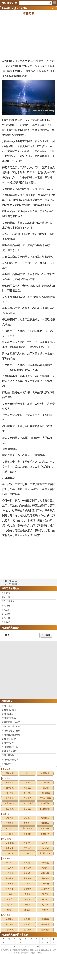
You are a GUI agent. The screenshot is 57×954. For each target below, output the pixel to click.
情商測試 (45, 930)
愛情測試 (27, 919)
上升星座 (45, 889)
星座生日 (45, 884)
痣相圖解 (27, 834)
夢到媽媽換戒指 (9, 751)
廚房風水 (27, 823)
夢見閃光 (6, 605)
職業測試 (10, 930)
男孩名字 (27, 843)
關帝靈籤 (10, 788)
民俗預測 (45, 834)
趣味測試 (10, 924)
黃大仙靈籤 (45, 783)
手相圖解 (10, 834)
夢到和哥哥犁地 (9, 718)
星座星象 (10, 878)
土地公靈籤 (45, 793)
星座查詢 (45, 878)
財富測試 (27, 924)
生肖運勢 (45, 868)
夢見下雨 (6, 618)
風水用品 (10, 828)
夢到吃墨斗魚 (8, 755)
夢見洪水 (6, 610)
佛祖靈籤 (10, 793)
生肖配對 (27, 868)
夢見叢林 (6, 593)
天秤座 (10, 905)
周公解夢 (6, 8)
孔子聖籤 (10, 809)
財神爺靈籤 (45, 809)
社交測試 (27, 930)
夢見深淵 (13, 584)
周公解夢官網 (28, 71)
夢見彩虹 (6, 622)
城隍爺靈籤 (45, 803)
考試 (39, 353)
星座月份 (10, 889)
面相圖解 (45, 828)
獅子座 (27, 899)
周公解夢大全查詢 (10, 627)
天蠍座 (27, 905)
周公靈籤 (27, 793)
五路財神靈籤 (27, 803)
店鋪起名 (10, 853)
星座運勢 (45, 863)
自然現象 (23, 8)
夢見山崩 (6, 614)
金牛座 (27, 894)
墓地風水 (45, 823)
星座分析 (45, 873)
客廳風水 (45, 818)
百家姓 (27, 853)
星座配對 (27, 863)
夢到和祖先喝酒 (9, 710)
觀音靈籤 (10, 783)
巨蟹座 (10, 899)
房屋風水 (10, 823)
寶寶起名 (27, 848)
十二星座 (10, 863)
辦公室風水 (27, 828)
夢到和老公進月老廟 (11, 735)
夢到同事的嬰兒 (9, 739)
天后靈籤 (27, 788)
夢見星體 (6, 597)
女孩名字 (45, 843)
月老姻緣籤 (10, 803)
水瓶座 (27, 910)
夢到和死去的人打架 (11, 731)
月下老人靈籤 (45, 798)
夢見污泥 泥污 (8, 601)
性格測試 (45, 919)
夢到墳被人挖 (8, 743)
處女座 (45, 899)
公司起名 (45, 848)
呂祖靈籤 (27, 783)
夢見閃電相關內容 (10, 588)
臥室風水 (27, 818)
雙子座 (45, 894)
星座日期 (10, 884)
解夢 (6, 950)
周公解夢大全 (8, 934)
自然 (14, 8)
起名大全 (10, 848)
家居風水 (10, 818)
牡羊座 (10, 894)
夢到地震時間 (8, 714)
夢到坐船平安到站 (10, 759)
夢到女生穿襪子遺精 (11, 726)
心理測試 (45, 773)
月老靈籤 (27, 798)
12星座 (27, 884)
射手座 (45, 905)
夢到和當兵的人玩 (10, 747)
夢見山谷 (13, 581)
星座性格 (27, 889)
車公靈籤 (45, 788)
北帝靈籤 (10, 798)
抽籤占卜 (27, 773)
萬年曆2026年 (45, 853)
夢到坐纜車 (7, 764)
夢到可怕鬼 (7, 706)
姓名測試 (10, 843)
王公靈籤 (27, 809)
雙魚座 (45, 910)
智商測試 (45, 924)
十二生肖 (10, 868)
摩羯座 (10, 910)
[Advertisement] (28, 37)
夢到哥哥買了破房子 (11, 722)
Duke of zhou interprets (37, 946)
